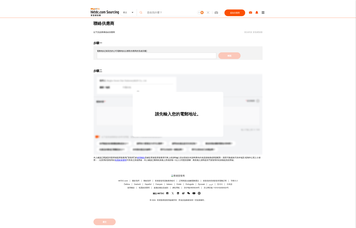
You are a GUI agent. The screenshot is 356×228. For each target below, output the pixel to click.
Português (190, 184)
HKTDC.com (123, 181)
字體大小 (234, 181)
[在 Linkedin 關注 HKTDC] (178, 193)
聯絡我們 (147, 181)
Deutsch (137, 184)
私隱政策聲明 (121, 160)
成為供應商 (235, 13)
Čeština (127, 184)
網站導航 (176, 188)
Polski (179, 184)
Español (148, 184)
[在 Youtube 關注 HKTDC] (194, 193)
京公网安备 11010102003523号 (216, 188)
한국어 (220, 184)
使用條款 (141, 157)
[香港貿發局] (178, 176)
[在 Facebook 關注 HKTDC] (167, 193)
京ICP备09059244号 (192, 188)
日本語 (229, 184)
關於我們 (135, 181)
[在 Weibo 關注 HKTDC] (183, 193)
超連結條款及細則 (161, 188)
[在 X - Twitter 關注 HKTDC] (172, 193)
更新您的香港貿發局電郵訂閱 (215, 181)
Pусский (201, 184)
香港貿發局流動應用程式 (165, 181)
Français (159, 184)
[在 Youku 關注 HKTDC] (199, 193)
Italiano (169, 184)
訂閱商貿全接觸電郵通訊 (189, 181)
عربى (211, 184)
